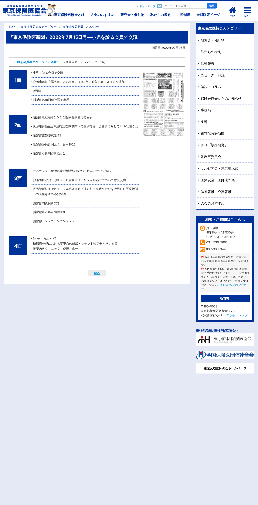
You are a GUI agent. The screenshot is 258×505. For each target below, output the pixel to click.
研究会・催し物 (132, 15)
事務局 (206, 110)
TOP (12, 27)
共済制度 (183, 15)
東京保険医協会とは (69, 15)
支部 (204, 122)
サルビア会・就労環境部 (219, 168)
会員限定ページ (208, 15)
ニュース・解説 (213, 75)
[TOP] (232, 10)
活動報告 (207, 63)
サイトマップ (147, 6)
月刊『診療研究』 (214, 145)
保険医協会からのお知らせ (221, 98)
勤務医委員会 (211, 157)
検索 (211, 5)
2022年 (94, 27)
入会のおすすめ (102, 15)
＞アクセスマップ (235, 315)
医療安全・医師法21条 (218, 180)
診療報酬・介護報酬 (216, 192)
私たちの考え (160, 15)
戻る (97, 273)
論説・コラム (211, 87)
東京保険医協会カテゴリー (38, 27)
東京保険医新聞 (72, 27)
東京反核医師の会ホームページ (225, 368)
